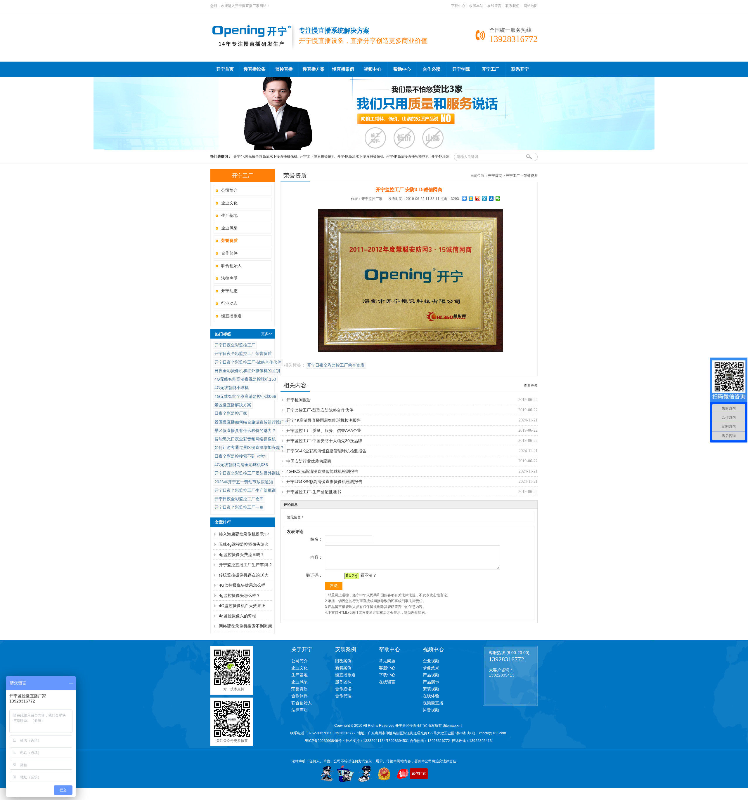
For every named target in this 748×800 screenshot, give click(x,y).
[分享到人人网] (491, 198)
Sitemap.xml (452, 726)
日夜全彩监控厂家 (230, 413)
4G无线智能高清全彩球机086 (241, 464)
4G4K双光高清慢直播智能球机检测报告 (322, 471)
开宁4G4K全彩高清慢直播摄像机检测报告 (324, 481)
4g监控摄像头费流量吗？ (241, 554)
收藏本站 (476, 6)
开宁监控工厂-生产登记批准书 (313, 491)
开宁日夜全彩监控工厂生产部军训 (245, 490)
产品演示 (431, 681)
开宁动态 (229, 290)
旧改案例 (343, 660)
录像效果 (431, 667)
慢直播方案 (314, 69)
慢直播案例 (343, 69)
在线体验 (431, 695)
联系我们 (512, 6)
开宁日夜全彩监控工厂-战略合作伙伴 (247, 362)
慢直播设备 (255, 69)
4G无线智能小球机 (231, 387)
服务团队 (343, 681)
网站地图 (531, 6)
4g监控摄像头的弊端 (237, 615)
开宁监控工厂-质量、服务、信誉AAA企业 (323, 430)
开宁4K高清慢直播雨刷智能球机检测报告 (323, 420)
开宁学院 (461, 69)
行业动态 (229, 303)
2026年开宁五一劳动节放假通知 (243, 482)
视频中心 (372, 69)
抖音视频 (431, 709)
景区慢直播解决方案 (232, 404)
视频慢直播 (433, 702)
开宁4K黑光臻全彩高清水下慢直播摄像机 (265, 156)
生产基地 (229, 215)
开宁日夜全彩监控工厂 (234, 345)
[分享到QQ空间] (471, 198)
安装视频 (431, 688)
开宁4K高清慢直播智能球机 (407, 156)
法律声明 (229, 278)
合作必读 (431, 69)
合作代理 (343, 695)
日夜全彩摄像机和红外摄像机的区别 (247, 370)
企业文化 (229, 203)
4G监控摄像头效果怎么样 (242, 585)
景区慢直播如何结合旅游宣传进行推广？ (251, 422)
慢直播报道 (231, 315)
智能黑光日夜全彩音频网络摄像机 (245, 439)
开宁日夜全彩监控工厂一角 (239, 507)
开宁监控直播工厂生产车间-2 (245, 564)
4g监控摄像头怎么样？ (239, 595)
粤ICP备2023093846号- (324, 741)
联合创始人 (231, 265)
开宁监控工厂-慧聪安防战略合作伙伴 (319, 410)
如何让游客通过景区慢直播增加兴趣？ (249, 447)
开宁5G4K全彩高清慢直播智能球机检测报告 (326, 451)
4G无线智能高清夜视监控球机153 (245, 379)
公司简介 (229, 190)
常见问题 (387, 660)
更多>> (266, 334)
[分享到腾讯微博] (484, 198)
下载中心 (458, 6)
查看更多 (531, 386)
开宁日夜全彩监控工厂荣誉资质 (243, 353)
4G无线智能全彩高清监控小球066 (245, 396)
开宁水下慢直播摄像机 (317, 156)
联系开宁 (520, 69)
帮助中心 (402, 69)
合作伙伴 (229, 253)
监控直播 (284, 69)
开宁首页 (225, 69)
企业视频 (431, 660)
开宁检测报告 (298, 400)
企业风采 (229, 228)
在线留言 (494, 6)
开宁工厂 (490, 69)
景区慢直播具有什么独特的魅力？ (245, 430)
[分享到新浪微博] (477, 198)
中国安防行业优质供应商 (308, 461)
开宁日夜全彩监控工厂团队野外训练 (247, 473)
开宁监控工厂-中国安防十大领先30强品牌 (324, 440)
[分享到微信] (498, 198)
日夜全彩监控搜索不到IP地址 (240, 456)
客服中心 (387, 667)
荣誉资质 (531, 176)
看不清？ (368, 575)
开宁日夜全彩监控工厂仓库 (239, 498)
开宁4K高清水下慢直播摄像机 (360, 156)
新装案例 (343, 667)
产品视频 (431, 674)
